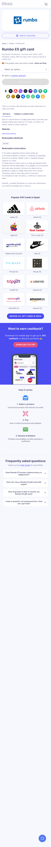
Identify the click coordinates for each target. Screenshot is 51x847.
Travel (11, 43)
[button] (42, 838)
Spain (4, 43)
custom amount (18, 75)
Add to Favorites (27, 35)
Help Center (25, 465)
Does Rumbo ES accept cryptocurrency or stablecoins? (24, 473)
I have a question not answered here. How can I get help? (23, 502)
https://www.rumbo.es (9, 134)
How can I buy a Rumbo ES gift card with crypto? (23, 483)
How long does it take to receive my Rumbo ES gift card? (23, 493)
